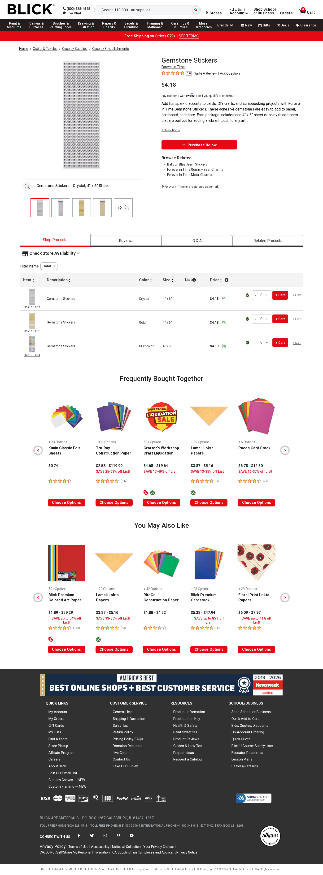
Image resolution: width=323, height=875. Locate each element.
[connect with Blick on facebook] (78, 838)
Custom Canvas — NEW (66, 780)
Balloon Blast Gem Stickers (187, 164)
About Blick (57, 766)
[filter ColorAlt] (49, 266)
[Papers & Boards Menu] (111, 31)
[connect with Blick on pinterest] (118, 838)
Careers (54, 759)
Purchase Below (202, 145)
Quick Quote (240, 739)
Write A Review (205, 73)
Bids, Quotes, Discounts (249, 725)
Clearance (308, 25)
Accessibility (100, 847)
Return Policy (123, 732)
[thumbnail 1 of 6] (40, 207)
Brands (223, 25)
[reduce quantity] (256, 295)
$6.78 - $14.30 (250, 465)
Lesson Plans (241, 759)
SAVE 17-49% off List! (160, 472)
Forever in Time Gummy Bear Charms (195, 169)
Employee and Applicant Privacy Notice (168, 852)
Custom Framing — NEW (67, 786)
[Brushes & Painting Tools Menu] (61, 31)
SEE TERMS (189, 36)
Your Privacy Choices (159, 847)
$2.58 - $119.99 (109, 465)
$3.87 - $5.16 (202, 465)
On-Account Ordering (247, 732)
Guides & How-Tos (187, 746)
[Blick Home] (31, 9)
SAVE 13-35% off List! (208, 472)
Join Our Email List (62, 773)
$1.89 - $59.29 (60, 612)
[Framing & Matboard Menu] (155, 31)
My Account (57, 712)
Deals (285, 25)
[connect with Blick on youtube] (131, 838)
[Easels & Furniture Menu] (132, 31)
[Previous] (38, 450)
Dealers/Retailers (244, 766)
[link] (72, 13)
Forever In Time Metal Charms (189, 175)
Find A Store (58, 739)
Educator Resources (247, 753)
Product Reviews (186, 739)
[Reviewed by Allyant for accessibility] (270, 836)
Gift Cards (56, 725)
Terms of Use (78, 847)
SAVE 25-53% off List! (113, 472)
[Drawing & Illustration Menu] (86, 31)
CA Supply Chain (124, 852)
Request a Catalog (187, 759)
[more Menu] (203, 31)
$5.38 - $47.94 (203, 612)
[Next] (285, 450)
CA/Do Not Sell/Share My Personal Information (75, 852)
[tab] (55, 240)
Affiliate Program (61, 753)
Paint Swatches (185, 732)
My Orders (56, 719)
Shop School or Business (251, 712)
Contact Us (121, 759)
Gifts (266, 25)
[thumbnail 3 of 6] (81, 207)
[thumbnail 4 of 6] (102, 207)
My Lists (54, 732)
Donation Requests (127, 746)
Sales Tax (120, 725)
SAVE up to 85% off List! (209, 620)
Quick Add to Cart (245, 719)
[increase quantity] (267, 295)
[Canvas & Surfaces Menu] (37, 31)
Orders (286, 13)
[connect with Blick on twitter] (92, 838)
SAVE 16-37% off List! (255, 472)
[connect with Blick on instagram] (105, 838)
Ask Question (230, 73)
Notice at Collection (126, 847)
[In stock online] (247, 295)
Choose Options (66, 502)
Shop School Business (264, 11)
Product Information (189, 712)
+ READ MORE (171, 130)
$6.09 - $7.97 (249, 612)
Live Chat (120, 753)
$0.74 (53, 465)
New (248, 25)
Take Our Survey (125, 766)
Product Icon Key (186, 719)
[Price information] (224, 299)
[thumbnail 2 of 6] (60, 207)
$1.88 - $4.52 (155, 612)
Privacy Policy (53, 846)
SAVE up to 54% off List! (66, 620)
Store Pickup (58, 746)
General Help (122, 712)
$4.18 (169, 84)
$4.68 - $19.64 (156, 465)
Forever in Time (173, 67)
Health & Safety (185, 725)
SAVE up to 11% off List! (256, 620)
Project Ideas (183, 753)
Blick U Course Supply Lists (252, 746)
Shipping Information (129, 719)
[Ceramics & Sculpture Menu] (180, 31)
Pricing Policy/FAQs (128, 739)
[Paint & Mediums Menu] (16, 31)
